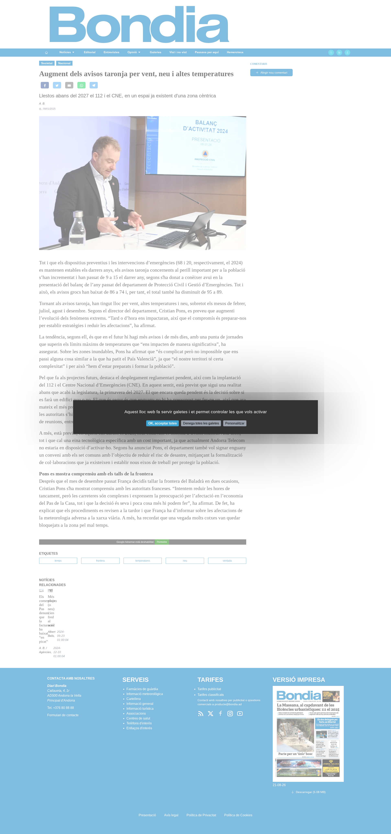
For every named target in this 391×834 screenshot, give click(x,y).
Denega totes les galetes (201, 423)
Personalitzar (234, 423)
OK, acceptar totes (162, 423)
